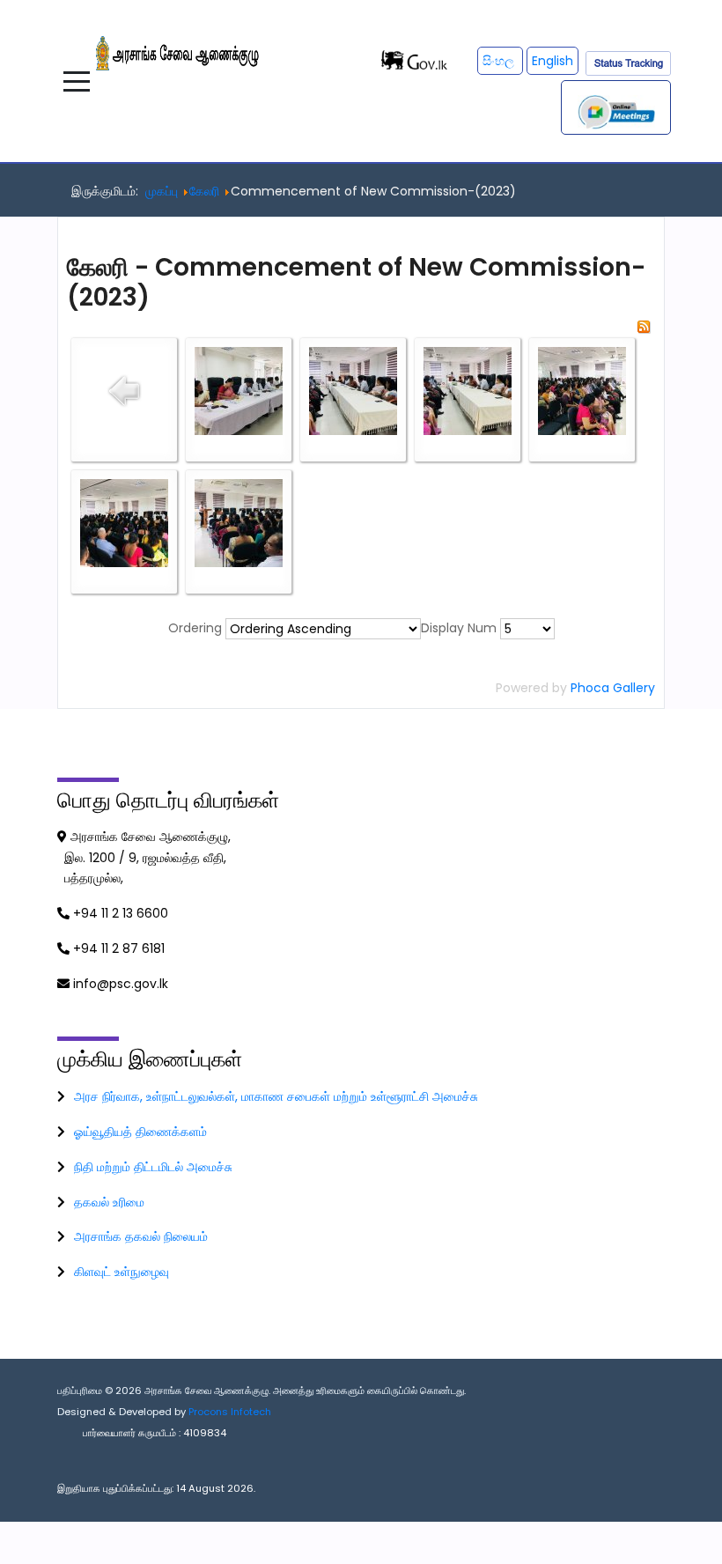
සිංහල (500, 61)
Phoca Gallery (613, 688)
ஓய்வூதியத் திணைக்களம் (140, 1131)
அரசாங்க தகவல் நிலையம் (141, 1236)
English (552, 61)
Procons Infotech (229, 1412)
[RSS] (644, 325)
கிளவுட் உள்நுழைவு (121, 1271)
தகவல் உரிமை (109, 1202)
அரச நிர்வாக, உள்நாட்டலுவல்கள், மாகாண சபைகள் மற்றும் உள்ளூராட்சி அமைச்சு (276, 1096)
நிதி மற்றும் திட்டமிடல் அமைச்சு (153, 1167)
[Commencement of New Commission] (239, 389)
